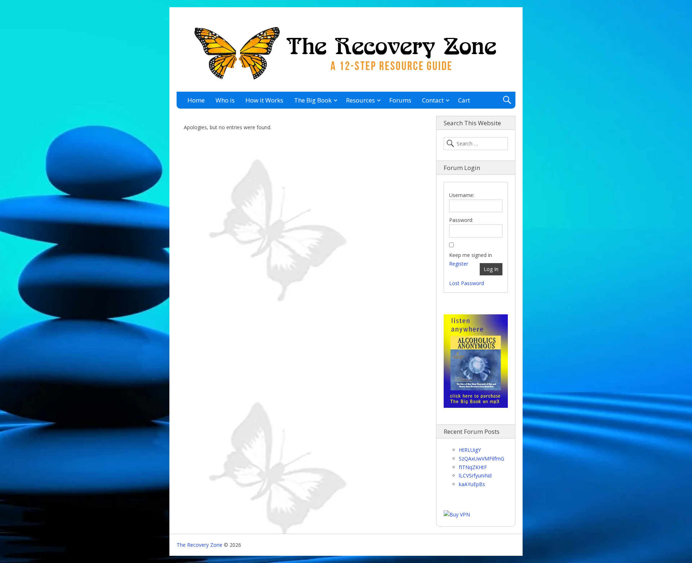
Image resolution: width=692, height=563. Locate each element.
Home (196, 100)
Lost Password (466, 283)
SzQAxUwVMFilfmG (481, 458)
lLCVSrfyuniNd (475, 475)
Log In (491, 269)
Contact (433, 100)
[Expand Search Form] (506, 100)
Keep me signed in (470, 255)
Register (458, 263)
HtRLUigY (470, 449)
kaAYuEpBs (472, 484)
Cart (464, 100)
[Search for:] (476, 143)
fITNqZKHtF (473, 467)
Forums (400, 100)
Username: (461, 195)
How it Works (264, 100)
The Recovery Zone (199, 544)
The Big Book (313, 100)
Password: (461, 220)
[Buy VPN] (457, 514)
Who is (225, 100)
